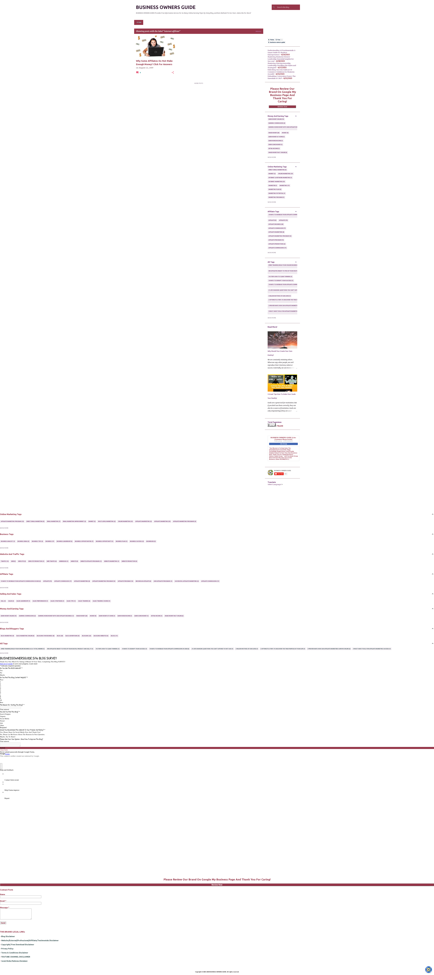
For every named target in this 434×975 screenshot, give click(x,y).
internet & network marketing (280, 177)
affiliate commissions (277, 247)
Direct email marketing (277, 169)
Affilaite (272, 220)
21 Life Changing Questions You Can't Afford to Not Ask (288, 291)
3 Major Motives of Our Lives (279, 296)
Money (285, 132)
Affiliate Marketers (276, 232)
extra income (274, 148)
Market (272, 173)
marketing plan (275, 189)
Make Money (274, 132)
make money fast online (278, 152)
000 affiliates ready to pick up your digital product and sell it (291, 271)
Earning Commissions (277, 123)
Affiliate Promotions (277, 244)
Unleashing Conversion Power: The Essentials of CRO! (282, 77)
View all (258, 31)
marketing (284, 185)
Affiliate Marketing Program (280, 236)
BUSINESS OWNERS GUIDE (166, 7)
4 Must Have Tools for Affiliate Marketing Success (286, 312)
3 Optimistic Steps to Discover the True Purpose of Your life (290, 300)
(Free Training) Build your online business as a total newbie (289, 266)
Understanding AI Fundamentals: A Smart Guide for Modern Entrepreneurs (281, 52)
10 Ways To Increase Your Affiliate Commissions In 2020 (287, 215)
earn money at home (276, 136)
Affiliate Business (276, 224)
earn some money (275, 144)
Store (139, 22)
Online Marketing (285, 173)
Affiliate (283, 220)
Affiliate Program (276, 240)
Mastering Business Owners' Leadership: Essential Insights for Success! (281, 59)
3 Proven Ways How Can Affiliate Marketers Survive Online (289, 306)
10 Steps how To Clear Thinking (280, 276)
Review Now (282, 107)
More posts (198, 83)
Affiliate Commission (277, 228)
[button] (172, 72)
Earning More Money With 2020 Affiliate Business (285, 128)
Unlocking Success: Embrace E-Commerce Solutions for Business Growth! (281, 72)
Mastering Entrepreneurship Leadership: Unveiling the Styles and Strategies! (282, 65)
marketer (273, 185)
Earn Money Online (276, 119)
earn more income (275, 140)
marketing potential (277, 193)
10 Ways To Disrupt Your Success (281, 280)
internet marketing (276, 181)
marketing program (276, 197)
